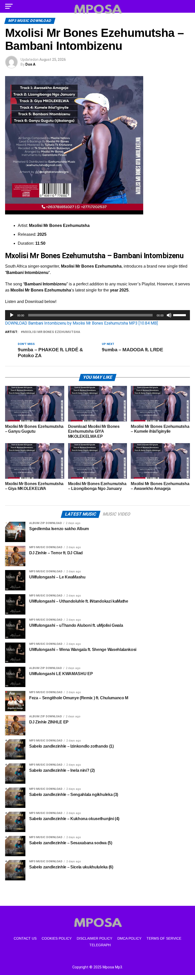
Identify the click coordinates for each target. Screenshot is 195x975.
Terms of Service (164, 938)
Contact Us (25, 938)
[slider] (180, 314)
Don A (30, 64)
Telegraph (100, 945)
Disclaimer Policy (94, 938)
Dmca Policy (129, 938)
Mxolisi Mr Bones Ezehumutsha (51, 332)
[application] (97, 315)
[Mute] (169, 315)
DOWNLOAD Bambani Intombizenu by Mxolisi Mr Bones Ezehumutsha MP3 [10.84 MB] (81, 323)
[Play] (11, 315)
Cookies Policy (57, 938)
